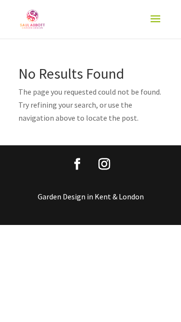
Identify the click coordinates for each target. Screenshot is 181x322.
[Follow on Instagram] (104, 164)
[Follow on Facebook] (77, 164)
